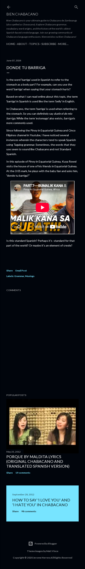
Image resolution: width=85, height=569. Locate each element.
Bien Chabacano (22, 14)
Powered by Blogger (46, 543)
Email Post (21, 270)
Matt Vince (52, 551)
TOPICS (34, 44)
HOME (10, 44)
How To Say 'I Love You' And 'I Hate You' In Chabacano (41, 502)
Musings (29, 276)
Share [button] (9, 270)
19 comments (22, 472)
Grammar (19, 276)
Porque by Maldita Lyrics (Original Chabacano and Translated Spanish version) (37, 461)
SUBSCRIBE (48, 44)
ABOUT (22, 44)
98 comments (28, 511)
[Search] (76, 6)
